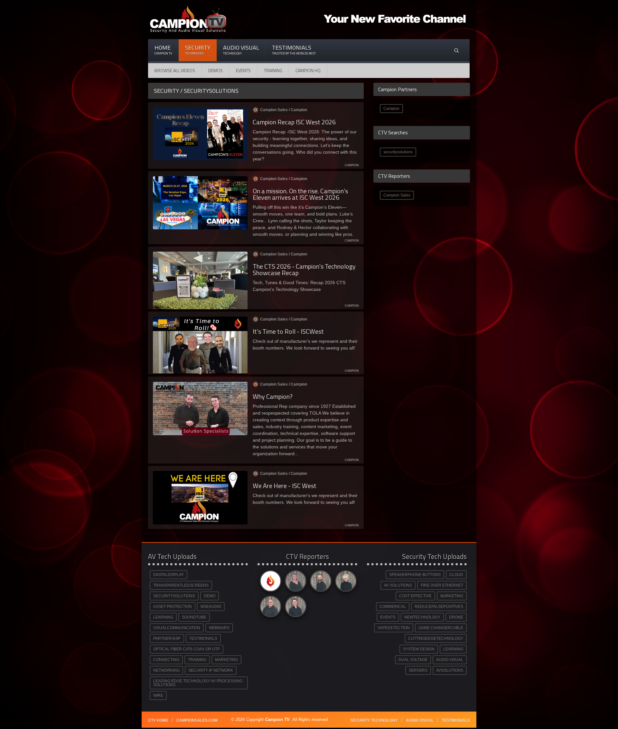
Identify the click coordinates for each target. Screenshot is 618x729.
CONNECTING (166, 659)
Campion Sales (396, 195)
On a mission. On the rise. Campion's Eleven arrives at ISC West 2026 (300, 194)
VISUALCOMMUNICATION (176, 628)
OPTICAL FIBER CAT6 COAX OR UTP (186, 649)
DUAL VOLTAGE (412, 659)
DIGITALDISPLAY (168, 574)
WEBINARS (219, 628)
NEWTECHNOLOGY (422, 617)
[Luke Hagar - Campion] (320, 582)
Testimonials (294, 49)
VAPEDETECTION (394, 628)
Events (243, 70)
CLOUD (456, 574)
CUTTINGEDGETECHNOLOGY (435, 638)
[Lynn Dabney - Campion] (345, 582)
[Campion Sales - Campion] (269, 582)
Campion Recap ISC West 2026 (294, 122)
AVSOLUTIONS (449, 670)
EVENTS (388, 617)
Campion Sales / (283, 110)
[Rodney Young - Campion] (269, 608)
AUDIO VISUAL (449, 659)
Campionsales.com (197, 720)
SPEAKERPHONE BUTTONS (415, 574)
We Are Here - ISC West (284, 486)
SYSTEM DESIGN (419, 649)
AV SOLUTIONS (398, 585)
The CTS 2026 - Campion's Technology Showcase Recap (304, 269)
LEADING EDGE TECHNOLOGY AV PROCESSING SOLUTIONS (197, 683)
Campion (391, 108)
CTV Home (158, 720)
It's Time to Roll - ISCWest (288, 331)
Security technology (374, 720)
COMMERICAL (392, 606)
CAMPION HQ (308, 70)
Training (273, 70)
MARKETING (226, 659)
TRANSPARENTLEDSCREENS (181, 585)
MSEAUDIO (211, 606)
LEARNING (163, 617)
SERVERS (418, 670)
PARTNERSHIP (167, 638)
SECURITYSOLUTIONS (174, 596)
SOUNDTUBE (194, 617)
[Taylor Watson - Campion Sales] (294, 608)
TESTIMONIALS (203, 638)
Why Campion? (273, 396)
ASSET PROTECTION (172, 606)
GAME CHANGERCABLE (440, 628)
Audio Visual (241, 49)
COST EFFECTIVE (415, 596)
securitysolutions (398, 152)
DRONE (456, 617)
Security (197, 49)
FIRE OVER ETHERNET (442, 585)
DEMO (209, 596)
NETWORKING (166, 670)
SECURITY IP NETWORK (210, 670)
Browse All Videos (174, 70)
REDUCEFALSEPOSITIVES (439, 606)
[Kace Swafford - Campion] (294, 582)
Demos (215, 70)
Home (163, 49)
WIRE (158, 695)
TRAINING (197, 659)
